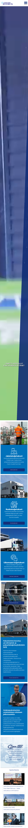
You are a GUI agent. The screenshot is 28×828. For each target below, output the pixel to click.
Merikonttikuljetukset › (14, 602)
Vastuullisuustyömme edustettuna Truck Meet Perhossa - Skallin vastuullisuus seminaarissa (13, 788)
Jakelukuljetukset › (14, 469)
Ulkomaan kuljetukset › (14, 576)
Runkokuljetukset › (14, 523)
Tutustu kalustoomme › (14, 677)
